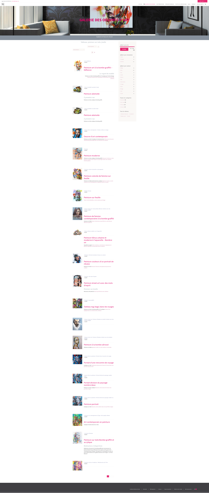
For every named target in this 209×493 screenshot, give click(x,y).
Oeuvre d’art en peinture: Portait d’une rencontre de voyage (97, 356)
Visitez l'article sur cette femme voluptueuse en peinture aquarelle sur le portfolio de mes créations (97, 245)
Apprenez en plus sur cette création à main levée (101, 347)
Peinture (122, 104)
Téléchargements (152, 489)
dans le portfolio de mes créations (101, 291)
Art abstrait (132, 113)
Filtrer (124, 49)
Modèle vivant (123, 116)
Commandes (145, 489)
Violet (122, 93)
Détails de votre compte (178, 489)
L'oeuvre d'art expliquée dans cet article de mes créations (97, 310)
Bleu (121, 70)
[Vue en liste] (94, 52)
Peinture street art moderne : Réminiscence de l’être (96, 462)
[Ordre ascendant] (98, 47)
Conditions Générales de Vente (135, 489)
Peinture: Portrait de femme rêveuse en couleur (95, 255)
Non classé (123, 102)
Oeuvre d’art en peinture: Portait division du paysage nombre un (98, 397)
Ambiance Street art (124, 113)
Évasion (86, 149)
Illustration (123, 99)
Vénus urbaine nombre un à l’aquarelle (93, 231)
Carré (122, 56)
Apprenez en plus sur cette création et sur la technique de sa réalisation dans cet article (98, 181)
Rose (122, 86)
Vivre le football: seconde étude (91, 108)
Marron (122, 77)
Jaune (122, 74)
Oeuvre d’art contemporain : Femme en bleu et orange (96, 129)
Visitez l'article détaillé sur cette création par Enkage (94, 200)
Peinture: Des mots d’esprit (90, 276)
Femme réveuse (87, 190)
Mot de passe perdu (188, 489)
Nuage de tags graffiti (89, 300)
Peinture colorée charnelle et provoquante (93, 169)
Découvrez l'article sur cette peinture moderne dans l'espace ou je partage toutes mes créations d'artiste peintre (99, 159)
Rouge (122, 88)
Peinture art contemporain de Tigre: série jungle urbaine (97, 415)
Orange (122, 84)
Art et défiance (87, 61)
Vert (121, 91)
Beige (122, 68)
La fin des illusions (88, 433)
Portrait (122, 61)
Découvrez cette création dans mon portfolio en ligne (102, 406)
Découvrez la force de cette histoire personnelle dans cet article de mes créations (98, 139)
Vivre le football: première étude (91, 87)
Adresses (160, 489)
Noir (121, 79)
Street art (122, 107)
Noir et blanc (123, 81)
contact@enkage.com (15, 1)
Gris (121, 72)
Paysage (122, 59)
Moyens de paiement (167, 489)
